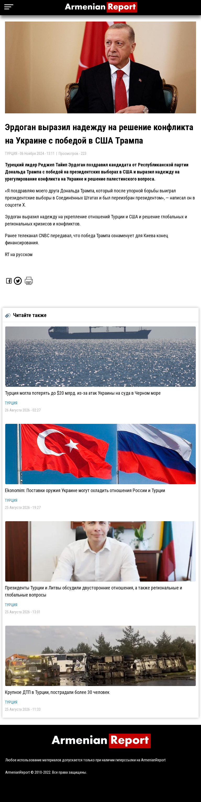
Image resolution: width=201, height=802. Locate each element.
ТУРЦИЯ (11, 403)
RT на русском (18, 254)
